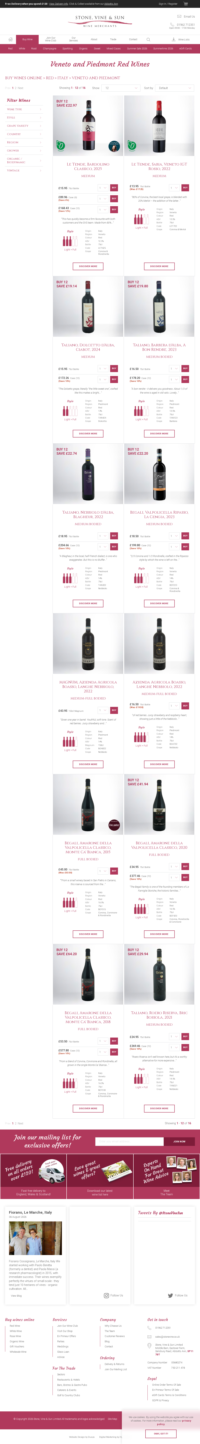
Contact (133, 39)
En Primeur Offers (66, 1336)
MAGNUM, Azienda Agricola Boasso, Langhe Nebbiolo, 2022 (88, 687)
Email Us (189, 16)
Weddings (63, 1346)
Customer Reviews (115, 1336)
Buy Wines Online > (25, 78)
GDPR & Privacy (160, 1400)
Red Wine (15, 1325)
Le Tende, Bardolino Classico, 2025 (88, 166)
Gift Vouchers (17, 1346)
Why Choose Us (113, 1325)
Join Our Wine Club (50, 39)
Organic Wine (17, 1341)
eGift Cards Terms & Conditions (169, 1395)
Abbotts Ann (111, 3)
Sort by (148, 88)
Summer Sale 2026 (137, 48)
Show (95, 88)
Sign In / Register (168, 3)
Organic (83, 48)
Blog (107, 1341)
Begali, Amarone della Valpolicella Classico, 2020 (159, 845)
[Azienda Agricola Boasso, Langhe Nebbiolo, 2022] (159, 643)
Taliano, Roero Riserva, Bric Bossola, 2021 (159, 1015)
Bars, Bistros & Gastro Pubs (72, 1384)
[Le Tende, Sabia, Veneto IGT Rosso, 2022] (159, 125)
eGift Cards (185, 48)
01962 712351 (182, 26)
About (94, 39)
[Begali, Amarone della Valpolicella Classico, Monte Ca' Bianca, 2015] (88, 804)
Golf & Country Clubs (68, 1395)
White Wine (16, 1331)
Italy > (64, 78)
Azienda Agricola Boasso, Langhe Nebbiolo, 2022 (159, 684)
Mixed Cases (114, 48)
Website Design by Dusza (82, 1437)
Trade (113, 39)
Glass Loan (63, 1351)
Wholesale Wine (18, 1351)
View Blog (16, 1295)
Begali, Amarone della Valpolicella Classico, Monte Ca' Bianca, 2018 (88, 1017)
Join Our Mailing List (116, 1369)
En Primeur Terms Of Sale (165, 1389)
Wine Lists (184, 39)
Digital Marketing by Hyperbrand (115, 1437)
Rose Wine (15, 1336)
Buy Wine (27, 39)
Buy (114, 187)
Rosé (34, 48)
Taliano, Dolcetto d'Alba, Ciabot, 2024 (88, 347)
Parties (60, 1341)
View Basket (189, 4)
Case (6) (67, 198)
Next (20, 88)
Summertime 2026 (163, 48)
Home (10, 39)
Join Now (179, 1141)
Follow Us (117, 1295)
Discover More (88, 266)
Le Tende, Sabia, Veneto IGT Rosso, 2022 (159, 166)
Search (148, 39)
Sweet (97, 48)
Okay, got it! (161, 1433)
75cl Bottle (140, 188)
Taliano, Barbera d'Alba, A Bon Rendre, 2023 (159, 347)
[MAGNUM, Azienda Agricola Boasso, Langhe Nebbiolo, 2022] (88, 643)
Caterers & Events (66, 1390)
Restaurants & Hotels (68, 1379)
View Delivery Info (58, 3)
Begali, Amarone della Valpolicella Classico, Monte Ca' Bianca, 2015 (88, 848)
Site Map (112, 1419)
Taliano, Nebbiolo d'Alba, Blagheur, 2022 (88, 514)
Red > (51, 78)
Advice (60, 1357)
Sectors (61, 1374)
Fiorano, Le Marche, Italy (30, 1212)
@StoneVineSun (171, 1213)
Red (10, 48)
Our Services (73, 39)
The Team (110, 1331)
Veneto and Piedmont (96, 78)
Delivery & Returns (114, 1364)
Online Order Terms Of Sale (166, 1384)
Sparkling (67, 48)
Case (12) (69, 209)
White (22, 48)
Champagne (49, 48)
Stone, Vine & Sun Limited (100, 21)
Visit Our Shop (65, 1331)
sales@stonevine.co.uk (167, 1336)
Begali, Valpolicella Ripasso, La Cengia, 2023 (159, 514)
